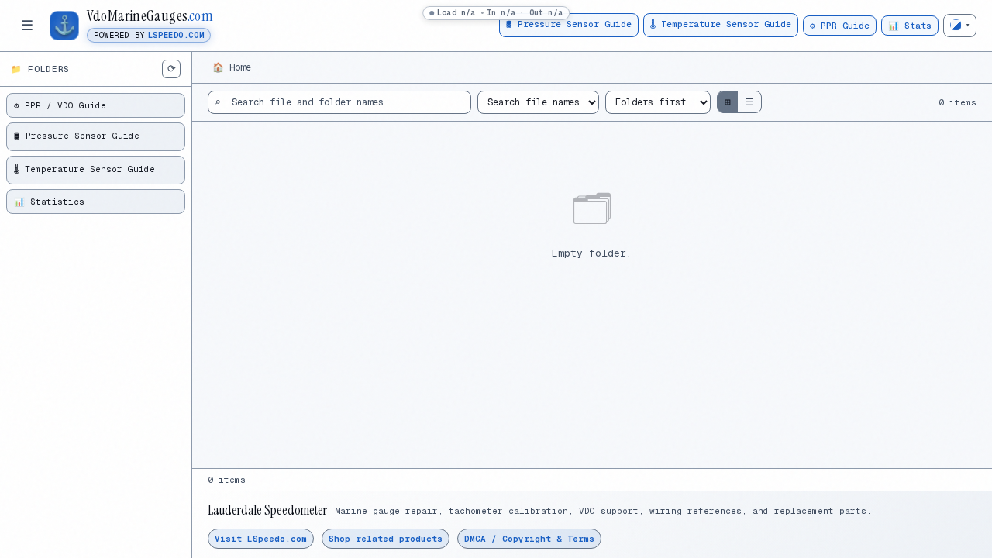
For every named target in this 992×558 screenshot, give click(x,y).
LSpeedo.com (176, 35)
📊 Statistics (49, 201)
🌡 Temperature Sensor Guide (720, 24)
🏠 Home (231, 67)
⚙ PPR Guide (840, 25)
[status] (496, 13)
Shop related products (386, 538)
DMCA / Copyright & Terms (529, 538)
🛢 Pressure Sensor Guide (569, 24)
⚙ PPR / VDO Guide (60, 105)
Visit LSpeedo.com (261, 538)
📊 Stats (910, 25)
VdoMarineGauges (150, 16)
